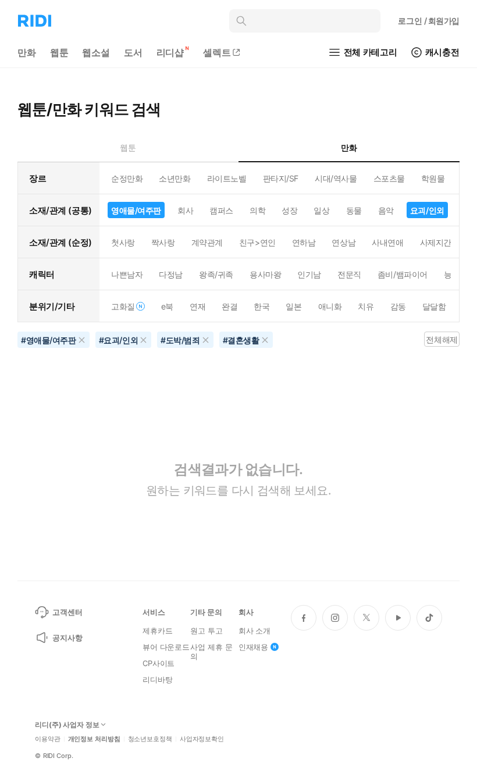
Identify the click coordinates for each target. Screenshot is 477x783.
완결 (229, 306)
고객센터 (67, 612)
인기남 (309, 274)
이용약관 (47, 739)
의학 (257, 210)
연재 (197, 306)
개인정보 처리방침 (94, 739)
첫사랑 (123, 242)
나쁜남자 (127, 274)
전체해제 (441, 339)
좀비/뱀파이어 (403, 274)
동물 (354, 210)
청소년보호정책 (150, 739)
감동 (398, 306)
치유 (365, 306)
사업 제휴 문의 (211, 651)
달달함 (434, 306)
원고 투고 (206, 630)
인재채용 (253, 647)
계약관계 (207, 242)
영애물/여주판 (136, 210)
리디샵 (170, 52)
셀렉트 (217, 52)
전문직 (349, 274)
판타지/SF (280, 178)
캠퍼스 (221, 210)
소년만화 (174, 178)
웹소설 (96, 52)
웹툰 (59, 52)
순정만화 (127, 178)
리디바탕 (157, 679)
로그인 (429, 21)
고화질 (123, 306)
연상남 (343, 242)
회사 (185, 210)
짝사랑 (163, 242)
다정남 (171, 274)
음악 (386, 210)
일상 (321, 210)
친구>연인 (257, 242)
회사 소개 (254, 630)
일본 (293, 306)
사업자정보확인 (202, 739)
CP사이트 (159, 663)
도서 (133, 52)
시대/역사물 (336, 178)
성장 (289, 210)
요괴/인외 (427, 210)
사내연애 (387, 242)
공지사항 (67, 637)
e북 (167, 306)
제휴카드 (157, 630)
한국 (261, 306)
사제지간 (435, 242)
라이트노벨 (227, 178)
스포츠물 (389, 178)
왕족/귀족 (216, 274)
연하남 (304, 242)
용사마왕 (265, 274)
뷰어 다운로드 (166, 647)
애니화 (330, 306)
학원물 (433, 178)
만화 (26, 52)
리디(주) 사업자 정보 (67, 725)
